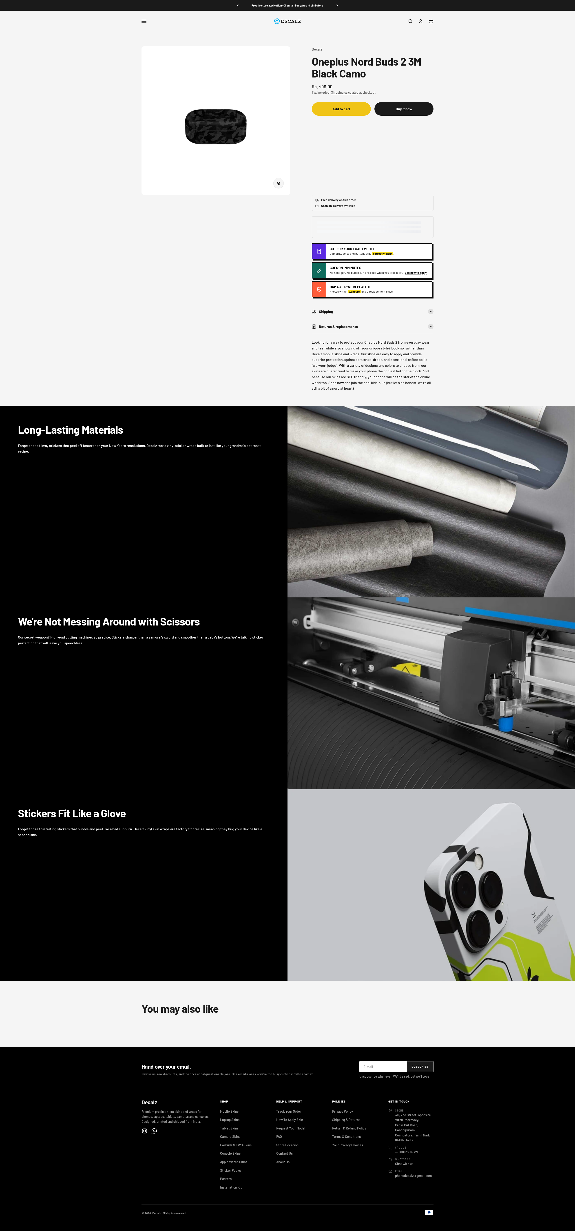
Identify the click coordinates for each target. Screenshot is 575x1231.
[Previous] (238, 5)
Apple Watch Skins (233, 1162)
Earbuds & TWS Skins (236, 1145)
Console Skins (230, 1153)
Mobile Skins (229, 1111)
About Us (283, 1162)
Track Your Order (288, 1111)
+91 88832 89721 (406, 1152)
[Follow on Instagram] (145, 1131)
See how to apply (416, 272)
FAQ (279, 1136)
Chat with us (404, 1164)
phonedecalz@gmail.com (413, 1176)
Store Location (287, 1145)
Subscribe (420, 1066)
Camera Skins (230, 1136)
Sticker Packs (230, 1170)
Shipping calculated (344, 92)
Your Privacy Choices (347, 1145)
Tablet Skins (229, 1128)
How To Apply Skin (289, 1120)
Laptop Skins (229, 1120)
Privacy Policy (342, 1111)
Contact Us (284, 1153)
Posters (226, 1179)
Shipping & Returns (346, 1120)
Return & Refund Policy (349, 1128)
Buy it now (404, 109)
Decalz (317, 49)
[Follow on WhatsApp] (154, 1131)
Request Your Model (290, 1128)
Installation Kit (231, 1187)
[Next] (337, 5)
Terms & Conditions (346, 1136)
